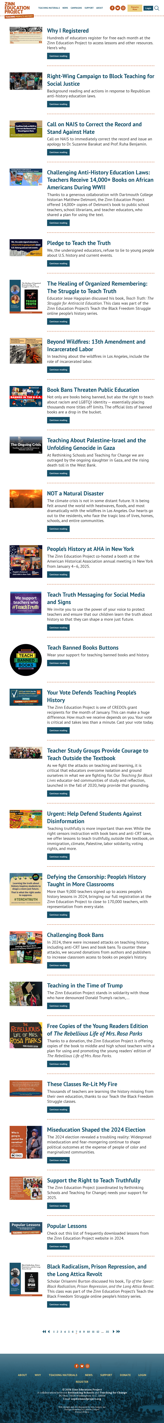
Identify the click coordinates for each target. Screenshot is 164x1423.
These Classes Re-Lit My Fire (82, 1084)
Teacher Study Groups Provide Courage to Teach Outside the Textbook (97, 754)
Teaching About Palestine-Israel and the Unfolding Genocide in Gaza (96, 443)
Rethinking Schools (81, 1392)
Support (89, 8)
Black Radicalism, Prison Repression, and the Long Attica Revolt (97, 1270)
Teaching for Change (113, 1392)
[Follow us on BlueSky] (82, 1366)
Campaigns (76, 8)
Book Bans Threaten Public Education (93, 389)
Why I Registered (68, 30)
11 (93, 1331)
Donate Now (135, 8)
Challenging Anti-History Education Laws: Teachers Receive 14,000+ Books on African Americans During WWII (100, 179)
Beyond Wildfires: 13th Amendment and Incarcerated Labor (96, 345)
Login (148, 8)
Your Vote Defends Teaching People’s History (91, 696)
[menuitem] (49, 8)
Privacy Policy (82, 1412)
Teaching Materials (49, 8)
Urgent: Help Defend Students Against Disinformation (94, 817)
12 (98, 1331)
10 (88, 1331)
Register (82, 1382)
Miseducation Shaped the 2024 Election (96, 1129)
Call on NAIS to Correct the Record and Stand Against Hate (94, 127)
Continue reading (58, 56)
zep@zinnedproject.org (86, 1398)
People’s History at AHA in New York (90, 549)
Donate (125, 1375)
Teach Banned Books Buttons (83, 647)
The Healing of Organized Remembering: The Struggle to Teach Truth (97, 287)
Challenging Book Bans (75, 935)
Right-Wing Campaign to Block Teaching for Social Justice (100, 79)
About (99, 8)
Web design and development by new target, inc (82, 1407)
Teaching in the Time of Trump (85, 985)
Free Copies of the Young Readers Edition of (97, 1029)
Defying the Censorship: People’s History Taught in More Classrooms (96, 880)
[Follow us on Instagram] (87, 1366)
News (65, 8)
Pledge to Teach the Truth (79, 243)
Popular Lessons (67, 1226)
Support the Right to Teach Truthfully (93, 1180)
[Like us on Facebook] (76, 1366)
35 (107, 1331)
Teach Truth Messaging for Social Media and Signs (96, 598)
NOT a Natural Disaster (75, 493)
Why (38, 1375)
